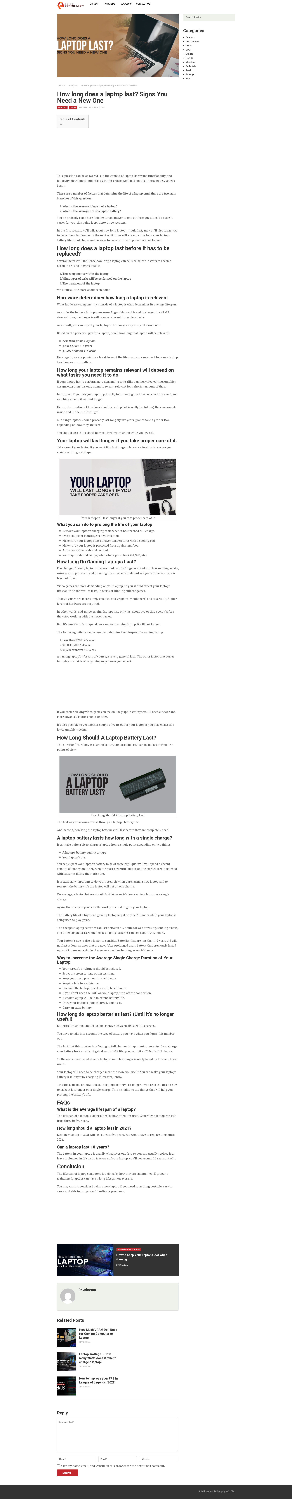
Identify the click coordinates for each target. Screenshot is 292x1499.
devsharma (87, 108)
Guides (94, 3)
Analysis (126, 3)
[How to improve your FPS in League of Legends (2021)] (66, 1386)
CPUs (188, 45)
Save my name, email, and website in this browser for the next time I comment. (113, 1465)
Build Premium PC (207, 1491)
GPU (188, 49)
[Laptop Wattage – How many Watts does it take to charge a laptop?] (66, 1361)
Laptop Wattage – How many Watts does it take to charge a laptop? (97, 1358)
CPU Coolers (192, 41)
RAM (188, 70)
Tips (188, 78)
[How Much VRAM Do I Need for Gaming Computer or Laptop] (66, 1337)
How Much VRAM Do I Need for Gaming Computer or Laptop (98, 1333)
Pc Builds (109, 3)
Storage (190, 74)
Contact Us (143, 3)
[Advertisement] (118, 152)
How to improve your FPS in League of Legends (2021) (98, 1380)
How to (189, 58)
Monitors (190, 62)
